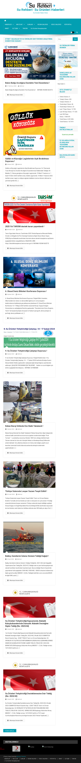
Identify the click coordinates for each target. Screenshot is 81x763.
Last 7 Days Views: (65, 109)
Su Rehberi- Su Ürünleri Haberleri (40, 10)
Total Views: (63, 119)
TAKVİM (25, 28)
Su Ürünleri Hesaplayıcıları (39, 28)
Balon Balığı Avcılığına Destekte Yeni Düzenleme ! (27, 83)
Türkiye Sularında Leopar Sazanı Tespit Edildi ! (26, 491)
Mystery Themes (21, 756)
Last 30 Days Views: (66, 112)
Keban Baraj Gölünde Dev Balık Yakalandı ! (24, 426)
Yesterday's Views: (66, 104)
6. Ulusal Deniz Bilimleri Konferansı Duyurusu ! (26, 291)
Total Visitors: (64, 121)
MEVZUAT (19, 24)
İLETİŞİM (15, 28)
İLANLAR (30, 24)
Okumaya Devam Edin (16, 95)
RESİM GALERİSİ (43, 24)
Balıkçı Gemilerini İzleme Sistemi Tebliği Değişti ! (27, 556)
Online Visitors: (64, 97)
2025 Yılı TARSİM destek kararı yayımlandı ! (24, 226)
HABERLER (8, 24)
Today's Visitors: (65, 102)
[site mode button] (72, 32)
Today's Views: (64, 99)
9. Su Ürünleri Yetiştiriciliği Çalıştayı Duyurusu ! (26, 351)
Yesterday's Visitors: (66, 106)
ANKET (7, 28)
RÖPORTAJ (68, 24)
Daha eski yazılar (11, 731)
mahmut (21, 86)
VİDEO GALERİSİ (56, 24)
